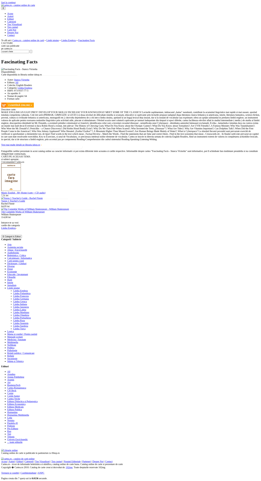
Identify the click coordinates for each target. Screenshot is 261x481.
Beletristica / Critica (16, 255)
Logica (10, 331)
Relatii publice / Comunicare (20, 353)
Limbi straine (52, 40)
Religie (10, 356)
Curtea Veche (13, 398)
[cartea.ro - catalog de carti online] (18, 458)
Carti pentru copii (15, 261)
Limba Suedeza (20, 326)
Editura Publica (14, 409)
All (16, 82)
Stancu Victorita (21, 79)
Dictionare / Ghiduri (16, 263)
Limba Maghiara (21, 312)
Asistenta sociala (15, 247)
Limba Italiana (20, 304)
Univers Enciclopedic (17, 439)
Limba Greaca (20, 301)
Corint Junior (13, 396)
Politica (10, 347)
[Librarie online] (9, 450)
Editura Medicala (15, 407)
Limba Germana (21, 299)
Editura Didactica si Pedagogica (22, 401)
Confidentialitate (28, 473)
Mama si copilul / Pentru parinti (22, 334)
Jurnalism (11, 285)
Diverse (11, 266)
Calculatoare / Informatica (19, 258)
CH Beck (11, 390)
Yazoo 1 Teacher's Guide (13, 201)
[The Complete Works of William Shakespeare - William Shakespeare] (35, 209)
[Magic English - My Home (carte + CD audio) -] (11, 190)
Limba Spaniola (20, 323)
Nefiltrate (11, 345)
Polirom (11, 426)
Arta (9, 244)
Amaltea (11, 374)
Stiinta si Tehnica (15, 361)
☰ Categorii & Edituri (11, 236)
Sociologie (12, 358)
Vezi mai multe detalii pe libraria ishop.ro (20, 144)
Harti (9, 280)
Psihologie (12, 350)
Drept (10, 269)
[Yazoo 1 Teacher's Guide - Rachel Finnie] (22, 198)
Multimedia (12, 342)
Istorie (10, 282)
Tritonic (11, 436)
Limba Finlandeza (22, 293)
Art (8, 382)
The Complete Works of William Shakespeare (23, 211)
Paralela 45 (12, 423)
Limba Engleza (68, 40)
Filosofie (11, 277)
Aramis (10, 379)
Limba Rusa (19, 320)
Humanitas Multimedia (18, 415)
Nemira (10, 420)
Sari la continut (8, 2)
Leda (9, 417)
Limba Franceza (21, 296)
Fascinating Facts (86, 40)
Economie (12, 271)
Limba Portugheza (22, 318)
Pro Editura (12, 428)
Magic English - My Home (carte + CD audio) (23, 192)
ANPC (41, 473)
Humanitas (12, 412)
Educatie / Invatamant (17, 274)
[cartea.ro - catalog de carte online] (18, 5)
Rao (9, 431)
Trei (9, 434)
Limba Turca (19, 328)
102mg (69, 467)
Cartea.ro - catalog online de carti (28, 40)
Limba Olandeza (21, 315)
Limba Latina (19, 309)
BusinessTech (13, 385)
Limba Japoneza (21, 307)
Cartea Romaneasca (16, 388)
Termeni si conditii (10, 473)
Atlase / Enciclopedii (17, 250)
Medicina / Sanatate (16, 339)
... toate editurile (15, 442)
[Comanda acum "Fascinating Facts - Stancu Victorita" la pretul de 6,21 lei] (17, 106)
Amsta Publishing (15, 377)
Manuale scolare (15, 337)
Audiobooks (13, 252)
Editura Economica (16, 404)
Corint (10, 393)
